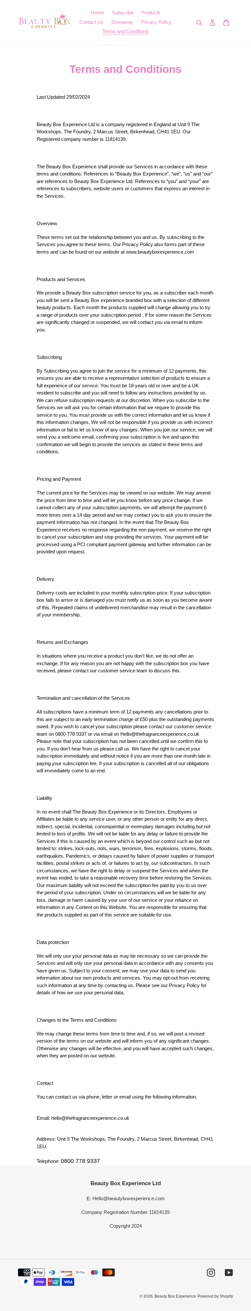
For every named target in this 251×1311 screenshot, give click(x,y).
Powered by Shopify (215, 1296)
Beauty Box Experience (175, 1296)
